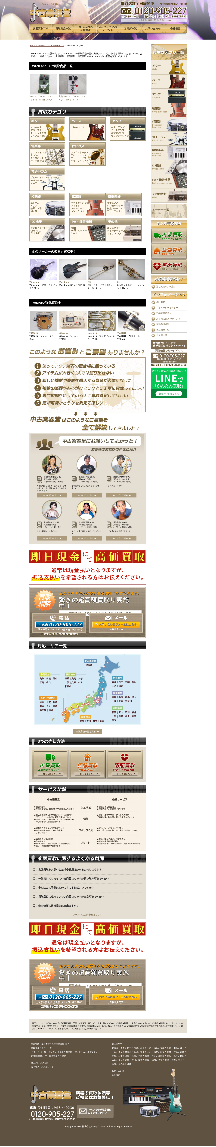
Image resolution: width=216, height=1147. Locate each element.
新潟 (136, 1052)
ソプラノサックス (80, 152)
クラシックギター (39, 133)
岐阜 (176, 1052)
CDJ (33, 230)
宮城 (136, 1048)
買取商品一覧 (163, 329)
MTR (73, 228)
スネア (34, 183)
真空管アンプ (117, 133)
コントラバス (77, 211)
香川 (134, 1060)
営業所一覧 (161, 335)
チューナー (112, 230)
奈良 (154, 1056)
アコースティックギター (43, 130)
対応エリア (117, 1044)
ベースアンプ (117, 130)
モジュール (36, 180)
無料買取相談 (163, 324)
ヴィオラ (75, 205)
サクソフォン (37, 152)
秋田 (142, 1048)
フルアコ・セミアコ (40, 135)
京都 (134, 1056)
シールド (123, 230)
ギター (156, 67)
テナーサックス (78, 158)
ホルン (43, 161)
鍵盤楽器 (158, 152)
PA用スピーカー (79, 230)
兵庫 (147, 1056)
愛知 (114, 1056)
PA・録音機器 (162, 181)
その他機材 (159, 195)
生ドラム (35, 202)
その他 (63, 1056)
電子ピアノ (112, 202)
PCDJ (38, 230)
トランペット (51, 152)
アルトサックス (78, 155)
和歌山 (161, 1056)
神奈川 (128, 1052)
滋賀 (127, 1056)
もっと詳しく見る (52, 495)
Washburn (34, 282)
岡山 (182, 1056)
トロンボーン (37, 155)
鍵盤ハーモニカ (115, 208)
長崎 (167, 1060)
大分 (180, 1060)
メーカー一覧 (160, 211)
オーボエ (35, 161)
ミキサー (75, 233)
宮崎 (114, 1064)
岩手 (129, 1048)
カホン (34, 205)
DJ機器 (158, 167)
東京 (120, 1052)
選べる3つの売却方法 (41, 1063)
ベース (156, 81)
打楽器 (157, 124)
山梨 (162, 1052)
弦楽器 (159, 110)
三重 (120, 1056)
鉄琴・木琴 (36, 208)
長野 (169, 1052)
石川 (149, 1052)
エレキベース (77, 127)
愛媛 (140, 1060)
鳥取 (169, 1056)
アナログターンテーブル (43, 228)
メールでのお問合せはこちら (87, 914)
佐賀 (160, 1060)
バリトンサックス (80, 161)
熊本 (174, 1060)
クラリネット (37, 158)
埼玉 (182, 1048)
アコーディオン (115, 211)
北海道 (115, 1048)
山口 (120, 1060)
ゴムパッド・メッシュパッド (45, 177)
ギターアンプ (117, 127)
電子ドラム (159, 138)
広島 (114, 1060)
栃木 (169, 1048)
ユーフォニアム (52, 155)
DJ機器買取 (36, 1056)
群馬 (176, 1048)
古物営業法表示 (164, 313)
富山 (142, 1052)
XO (89, 282)
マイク (110, 233)
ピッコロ (51, 161)
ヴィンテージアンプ (121, 135)
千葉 (114, 1052)
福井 (156, 1052)
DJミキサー (36, 233)
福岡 (154, 1060)
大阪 (140, 1056)
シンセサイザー (115, 205)
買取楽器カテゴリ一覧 (41, 1048)
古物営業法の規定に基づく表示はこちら (154, 20)
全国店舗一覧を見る (86, 731)
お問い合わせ (118, 1071)
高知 (147, 1060)
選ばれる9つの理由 (165, 286)
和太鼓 (34, 211)
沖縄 (129, 1064)
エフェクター (113, 228)
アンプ (117, 233)
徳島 (127, 1060)
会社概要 (160, 302)
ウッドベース (77, 208)
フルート (48, 158)
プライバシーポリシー (167, 307)
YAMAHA (33, 333)
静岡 (182, 1052)
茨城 (162, 1048)
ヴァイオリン (77, 202)
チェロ (88, 202)
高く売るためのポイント (168, 318)
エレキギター (37, 127)
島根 (176, 1056)
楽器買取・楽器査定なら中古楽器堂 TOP (47, 45)
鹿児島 (121, 1064)
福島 (156, 1048)
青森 (122, 1048)
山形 (149, 1048)
